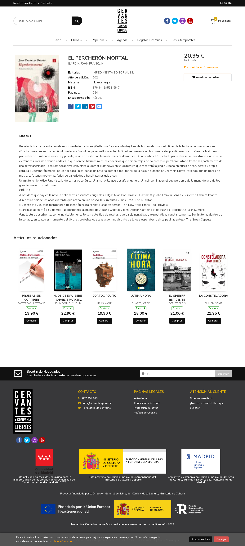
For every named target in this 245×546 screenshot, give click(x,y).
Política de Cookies (145, 412)
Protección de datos (146, 408)
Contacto (46, 3)
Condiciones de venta (147, 403)
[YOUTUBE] (190, 21)
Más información (63, 541)
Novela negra (101, 82)
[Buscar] (77, 21)
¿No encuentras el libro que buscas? (207, 405)
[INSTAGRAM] (182, 21)
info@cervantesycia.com (97, 403)
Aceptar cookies (201, 539)
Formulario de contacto (97, 408)
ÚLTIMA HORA (141, 296)
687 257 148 (89, 398)
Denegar (221, 539)
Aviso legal (141, 398)
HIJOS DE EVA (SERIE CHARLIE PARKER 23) (68, 297)
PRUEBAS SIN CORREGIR (31, 297)
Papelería (98, 40)
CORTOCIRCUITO (104, 296)
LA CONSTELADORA (213, 296)
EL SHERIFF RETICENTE (177, 297)
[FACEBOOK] (167, 21)
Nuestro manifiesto (24, 3)
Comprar (31, 320)
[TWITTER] (175, 21)
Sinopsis (25, 136)
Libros (75, 40)
